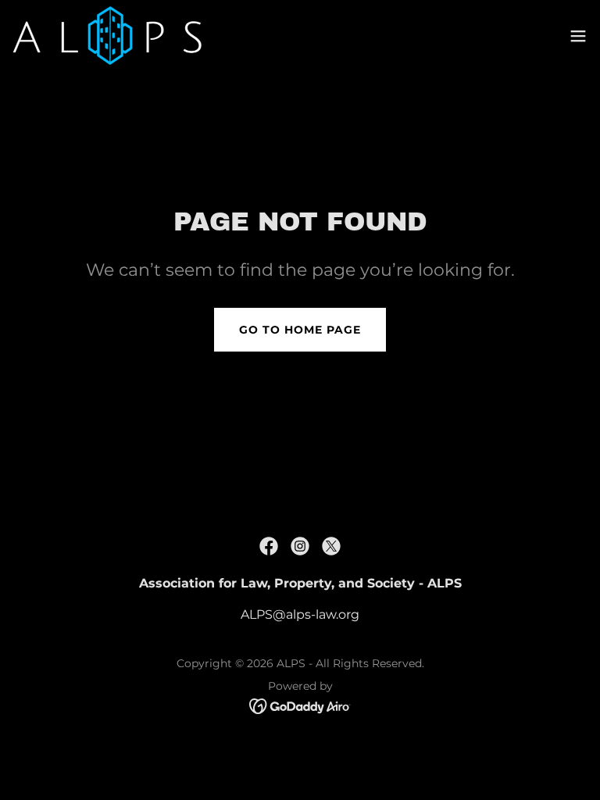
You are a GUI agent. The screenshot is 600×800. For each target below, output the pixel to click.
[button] (578, 36)
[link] (107, 35)
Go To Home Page (300, 330)
